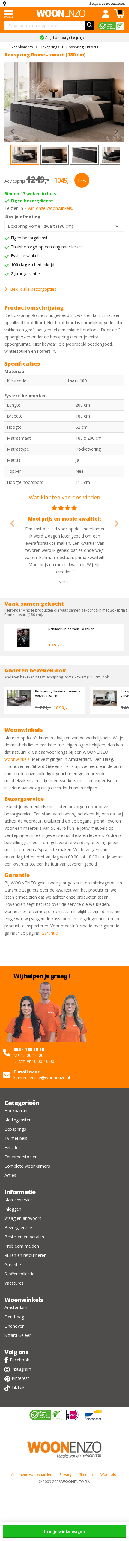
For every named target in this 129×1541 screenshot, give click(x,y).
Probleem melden (21, 1246)
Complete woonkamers (27, 1166)
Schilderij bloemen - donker (71, 628)
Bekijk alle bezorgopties (33, 289)
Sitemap (86, 1474)
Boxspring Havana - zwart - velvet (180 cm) (57, 693)
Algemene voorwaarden (31, 1474)
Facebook (19, 1360)
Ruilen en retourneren (25, 1255)
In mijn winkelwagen (64, 1531)
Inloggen (12, 1209)
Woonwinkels (23, 1300)
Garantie (49, 933)
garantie (25, 273)
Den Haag (14, 1317)
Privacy (66, 1474)
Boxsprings (15, 1129)
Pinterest (20, 1378)
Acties (10, 1175)
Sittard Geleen (18, 1335)
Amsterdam (15, 1307)
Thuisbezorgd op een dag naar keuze (47, 247)
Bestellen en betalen (24, 1237)
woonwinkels (17, 759)
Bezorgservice (18, 1227)
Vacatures (14, 1283)
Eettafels (13, 1147)
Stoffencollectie (19, 1274)
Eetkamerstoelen (21, 1157)
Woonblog (109, 1474)
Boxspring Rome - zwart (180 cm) (40, 226)
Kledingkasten (18, 1120)
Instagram (21, 1369)
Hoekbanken (16, 1110)
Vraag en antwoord (23, 1218)
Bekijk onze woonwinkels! (107, 3)
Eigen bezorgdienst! (30, 238)
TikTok (18, 1387)
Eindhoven (14, 1326)
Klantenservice (18, 1200)
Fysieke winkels (25, 255)
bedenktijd (32, 264)
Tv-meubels (15, 1138)
